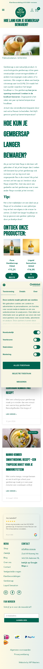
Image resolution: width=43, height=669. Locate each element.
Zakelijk (7, 553)
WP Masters (34, 663)
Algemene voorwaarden (20, 650)
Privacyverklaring (21, 655)
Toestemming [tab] (8, 291)
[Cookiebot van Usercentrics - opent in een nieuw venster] (30, 284)
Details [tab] (22, 291)
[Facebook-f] (12, 592)
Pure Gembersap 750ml (12, 263)
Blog (5, 558)
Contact (7, 567)
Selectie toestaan (21, 374)
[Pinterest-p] (19, 592)
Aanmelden (21, 620)
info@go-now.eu (29, 549)
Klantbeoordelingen (12, 576)
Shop (6, 549)
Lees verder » (11, 414)
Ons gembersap (21, 90)
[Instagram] (6, 592)
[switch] (36, 340)
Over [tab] (35, 291)
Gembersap (8, 581)
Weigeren (21, 382)
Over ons (7, 562)
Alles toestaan (21, 365)
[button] (3, 10)
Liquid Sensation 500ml (31, 263)
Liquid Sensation (11, 586)
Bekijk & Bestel (12, 276)
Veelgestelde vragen (12, 572)
